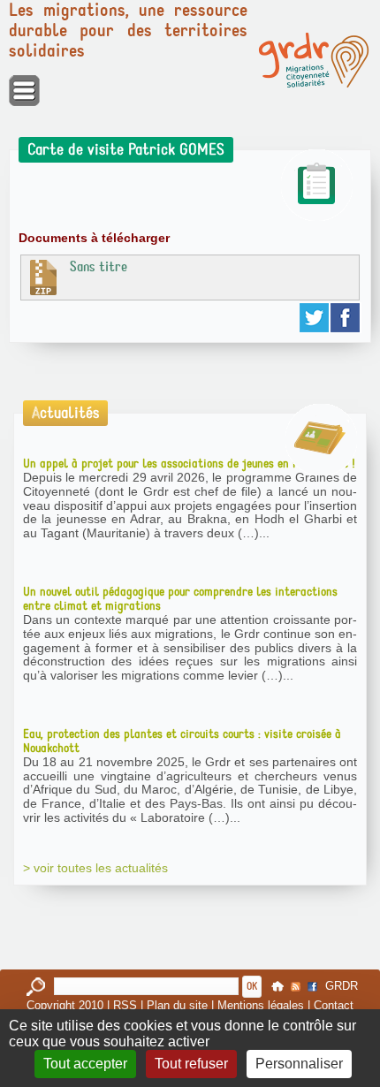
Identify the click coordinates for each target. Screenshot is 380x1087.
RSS (125, 1005)
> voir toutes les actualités (95, 868)
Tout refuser (191, 1063)
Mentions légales (260, 1005)
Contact (333, 1005)
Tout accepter (85, 1063)
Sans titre (98, 267)
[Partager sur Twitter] (315, 317)
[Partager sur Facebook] (346, 317)
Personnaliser (299, 1063)
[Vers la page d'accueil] (313, 60)
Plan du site (177, 1005)
